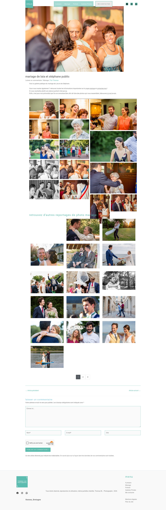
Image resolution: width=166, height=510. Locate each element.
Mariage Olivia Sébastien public (119, 253)
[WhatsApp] (136, 4)
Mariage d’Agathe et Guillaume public (47, 329)
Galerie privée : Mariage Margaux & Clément (118, 227)
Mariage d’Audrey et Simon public (119, 329)
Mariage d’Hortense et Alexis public (83, 279)
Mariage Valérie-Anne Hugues (47, 253)
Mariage (67, 4)
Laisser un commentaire (33, 80)
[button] (103, 4)
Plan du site (129, 502)
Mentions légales (131, 499)
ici (66, 91)
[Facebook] (127, 4)
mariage (92, 88)
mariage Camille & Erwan (47, 279)
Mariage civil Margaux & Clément (83, 226)
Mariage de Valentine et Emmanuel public (47, 304)
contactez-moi (102, 88)
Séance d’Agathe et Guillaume (83, 329)
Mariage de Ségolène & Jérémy (47, 226)
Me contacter (129, 492)
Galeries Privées (86, 4)
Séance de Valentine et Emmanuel (119, 304)
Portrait (75, 4)
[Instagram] (131, 4)
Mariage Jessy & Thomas (83, 253)
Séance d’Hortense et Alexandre (119, 279)
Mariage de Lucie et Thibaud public (83, 304)
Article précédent (32, 390)
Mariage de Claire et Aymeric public (47, 353)
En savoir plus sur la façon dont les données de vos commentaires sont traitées (87, 456)
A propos (58, 4)
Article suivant (134, 390)
